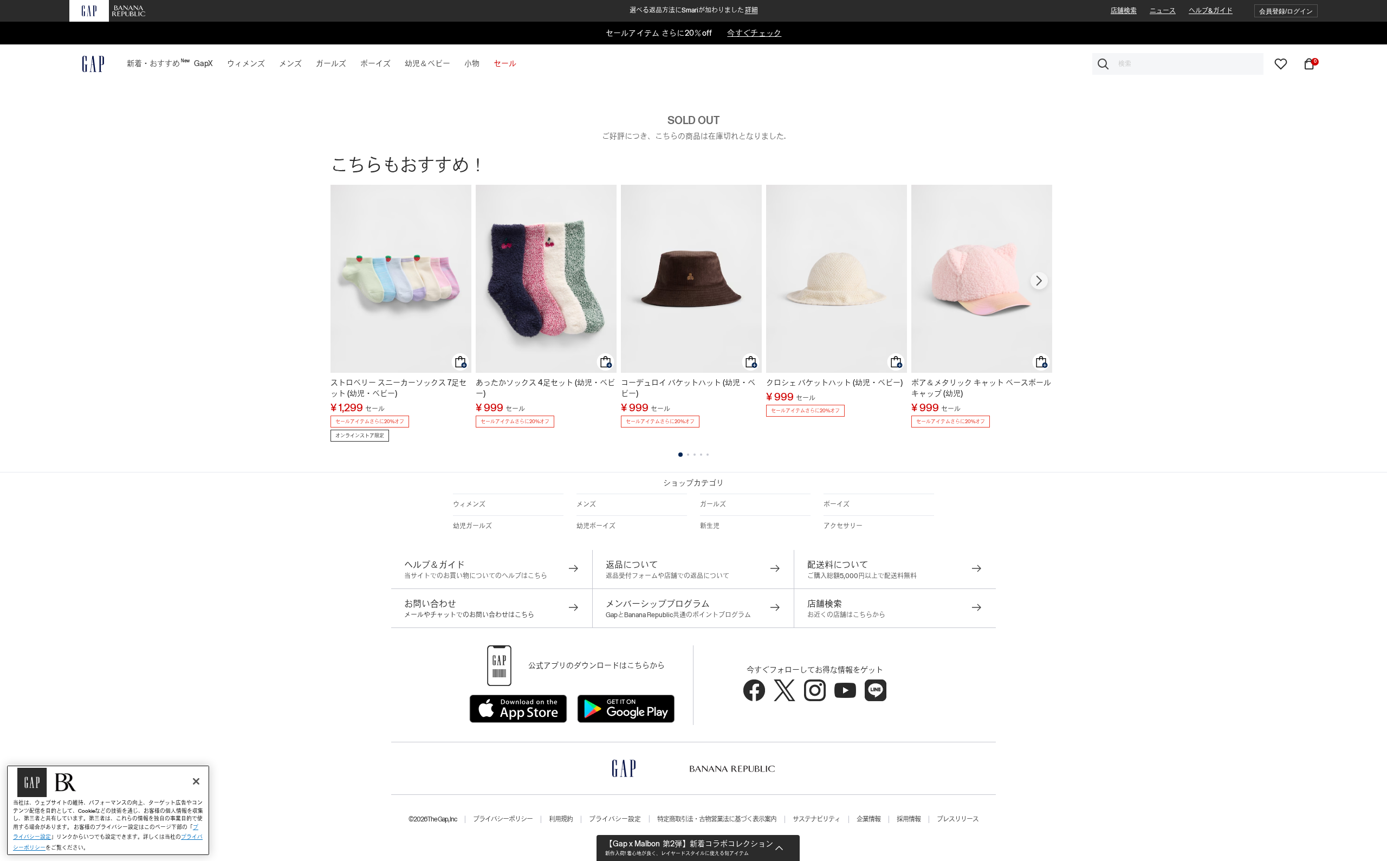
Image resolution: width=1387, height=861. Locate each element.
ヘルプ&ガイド (1211, 11)
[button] (1286, 11)
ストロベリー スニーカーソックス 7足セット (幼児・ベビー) (398, 388)
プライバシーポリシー (503, 819)
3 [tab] (695, 455)
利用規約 (561, 819)
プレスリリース (957, 819)
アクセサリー (843, 526)
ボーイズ (837, 504)
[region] (108, 810)
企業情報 (868, 819)
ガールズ (713, 504)
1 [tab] (680, 454)
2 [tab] (688, 455)
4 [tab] (701, 455)
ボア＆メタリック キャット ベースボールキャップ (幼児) (981, 388)
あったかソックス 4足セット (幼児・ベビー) (545, 388)
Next (1039, 280)
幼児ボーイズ (595, 526)
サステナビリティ (816, 819)
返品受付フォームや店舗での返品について (667, 576)
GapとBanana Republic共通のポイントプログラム (678, 615)
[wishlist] (1280, 63)
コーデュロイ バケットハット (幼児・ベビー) (688, 388)
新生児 (710, 526)
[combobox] (1177, 64)
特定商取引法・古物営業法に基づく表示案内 (716, 819)
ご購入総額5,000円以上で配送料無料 (862, 576)
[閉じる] (196, 781)
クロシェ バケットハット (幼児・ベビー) (834, 382)
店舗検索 (1124, 11)
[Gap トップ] (86, 64)
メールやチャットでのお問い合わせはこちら (469, 615)
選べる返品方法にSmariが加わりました (694, 10)
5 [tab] (708, 455)
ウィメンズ (469, 504)
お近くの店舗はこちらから (846, 615)
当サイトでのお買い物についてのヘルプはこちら (475, 576)
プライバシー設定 (615, 819)
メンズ (586, 504)
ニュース (1163, 11)
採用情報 (909, 819)
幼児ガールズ (472, 526)
